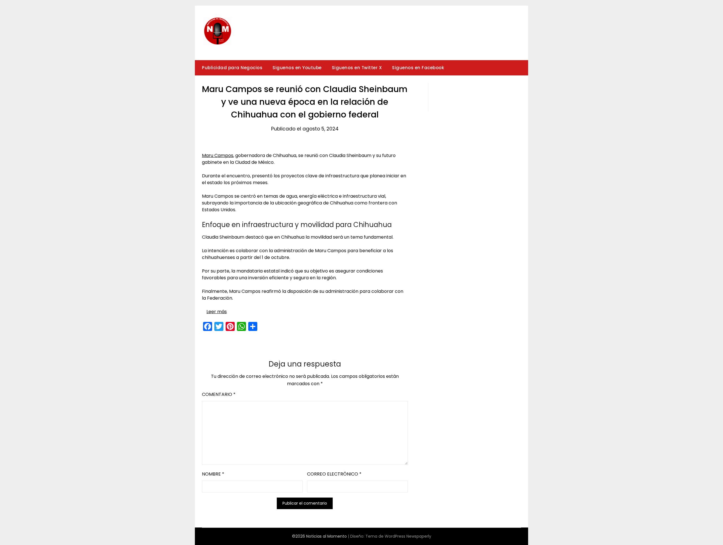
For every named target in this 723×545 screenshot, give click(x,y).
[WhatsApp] (241, 326)
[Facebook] (207, 326)
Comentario (219, 394)
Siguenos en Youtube (297, 68)
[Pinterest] (230, 326)
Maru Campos (217, 155)
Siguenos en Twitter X (357, 68)
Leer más (216, 311)
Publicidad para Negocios (232, 68)
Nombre (213, 474)
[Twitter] (219, 326)
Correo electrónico (334, 474)
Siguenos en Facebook (418, 68)
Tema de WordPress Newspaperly (398, 536)
